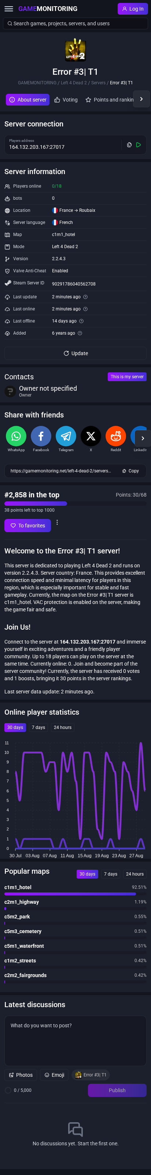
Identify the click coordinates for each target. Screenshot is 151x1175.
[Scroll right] (141, 99)
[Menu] (9, 9)
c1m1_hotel (63, 234)
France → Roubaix (77, 210)
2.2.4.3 (59, 258)
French (66, 222)
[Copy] (129, 144)
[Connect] (138, 144)
